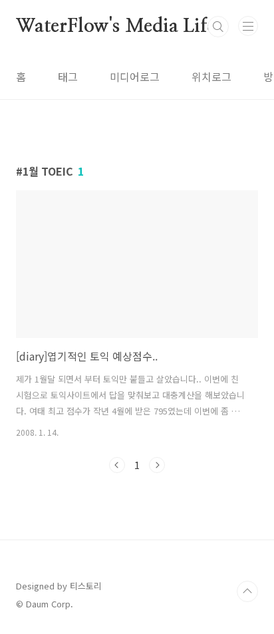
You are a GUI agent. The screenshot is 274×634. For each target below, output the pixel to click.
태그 (68, 76)
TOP (247, 591)
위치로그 (211, 76)
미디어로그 (135, 76)
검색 (218, 27)
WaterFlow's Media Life (115, 26)
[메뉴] (248, 26)
